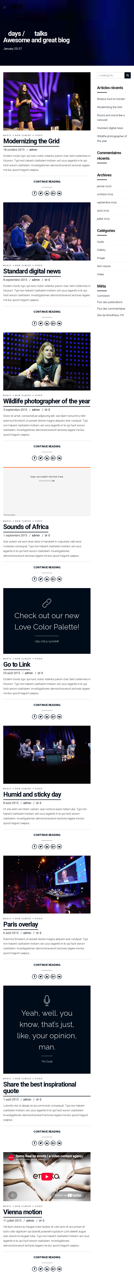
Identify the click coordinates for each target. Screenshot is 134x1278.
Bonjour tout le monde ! (111, 99)
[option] (47, 101)
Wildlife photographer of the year (46, 401)
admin (33, 149)
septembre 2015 (107, 202)
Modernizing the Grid (31, 141)
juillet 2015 (103, 218)
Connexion (103, 295)
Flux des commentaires (111, 308)
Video (39, 135)
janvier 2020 (104, 186)
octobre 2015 (105, 194)
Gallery (101, 249)
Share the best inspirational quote (39, 1088)
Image (101, 258)
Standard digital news (32, 271)
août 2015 (103, 210)
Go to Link (16, 664)
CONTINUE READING (47, 181)
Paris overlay (20, 924)
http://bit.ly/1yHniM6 (47, 641)
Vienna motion (22, 1212)
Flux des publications (110, 302)
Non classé (23, 135)
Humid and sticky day (32, 794)
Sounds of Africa (25, 527)
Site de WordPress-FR (110, 315)
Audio (7, 135)
